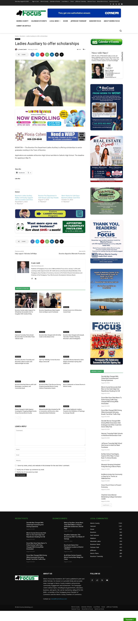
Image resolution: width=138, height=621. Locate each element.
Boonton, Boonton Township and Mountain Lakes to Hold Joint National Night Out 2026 (24, 361)
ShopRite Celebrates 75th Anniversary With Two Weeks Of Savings (74, 537)
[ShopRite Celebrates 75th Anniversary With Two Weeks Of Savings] (57, 537)
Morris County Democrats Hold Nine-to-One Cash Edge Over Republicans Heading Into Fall (111, 389)
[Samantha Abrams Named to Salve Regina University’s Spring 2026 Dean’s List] (74, 350)
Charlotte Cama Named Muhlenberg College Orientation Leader (111, 497)
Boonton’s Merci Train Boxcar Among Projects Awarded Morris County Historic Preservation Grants (50, 386)
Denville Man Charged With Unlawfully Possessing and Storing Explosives (109, 378)
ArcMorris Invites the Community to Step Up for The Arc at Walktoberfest (111, 476)
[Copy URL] (62, 55)
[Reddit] (97, 580)
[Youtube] (122, 4)
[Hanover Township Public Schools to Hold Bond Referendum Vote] (95, 436)
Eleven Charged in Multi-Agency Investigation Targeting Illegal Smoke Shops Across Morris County (25, 411)
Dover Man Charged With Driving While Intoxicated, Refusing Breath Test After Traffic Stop (111, 412)
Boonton (22, 36)
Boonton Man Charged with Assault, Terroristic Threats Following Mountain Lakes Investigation (73, 336)
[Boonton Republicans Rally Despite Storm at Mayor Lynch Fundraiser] (50, 300)
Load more (106, 505)
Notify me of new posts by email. (27, 472)
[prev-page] (16, 418)
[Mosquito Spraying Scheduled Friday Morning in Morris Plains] (95, 467)
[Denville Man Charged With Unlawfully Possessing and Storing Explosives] (95, 379)
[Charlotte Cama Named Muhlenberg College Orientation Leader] (95, 497)
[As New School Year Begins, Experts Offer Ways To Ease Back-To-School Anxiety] (95, 456)
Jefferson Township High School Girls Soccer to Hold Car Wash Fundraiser (111, 445)
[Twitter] (116, 4)
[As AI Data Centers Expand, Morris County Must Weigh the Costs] (57, 557)
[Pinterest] (42, 55)
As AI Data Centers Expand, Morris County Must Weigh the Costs (73, 557)
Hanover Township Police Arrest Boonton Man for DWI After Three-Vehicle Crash (25, 336)
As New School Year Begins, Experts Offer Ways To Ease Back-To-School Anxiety (110, 456)
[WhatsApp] (47, 55)
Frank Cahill (23, 49)
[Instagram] (113, 4)
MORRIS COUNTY (97, 371)
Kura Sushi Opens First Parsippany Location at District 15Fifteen (73, 547)
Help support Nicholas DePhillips (26, 254)
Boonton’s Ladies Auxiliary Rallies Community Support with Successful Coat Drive (24, 197)
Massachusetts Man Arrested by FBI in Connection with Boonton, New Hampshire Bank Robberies (49, 411)
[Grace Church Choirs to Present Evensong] (95, 487)
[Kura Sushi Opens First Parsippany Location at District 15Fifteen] (57, 547)
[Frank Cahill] (16, 49)
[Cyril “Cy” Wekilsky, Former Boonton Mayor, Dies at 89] (50, 350)
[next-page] (19, 418)
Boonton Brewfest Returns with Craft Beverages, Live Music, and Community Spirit (25, 386)
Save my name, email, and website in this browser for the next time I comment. (44, 465)
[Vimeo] (119, 4)
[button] (120, 30)
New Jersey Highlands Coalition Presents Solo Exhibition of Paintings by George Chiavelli (74, 411)
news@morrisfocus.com (59, 599)
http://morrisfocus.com (37, 266)
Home (17, 36)
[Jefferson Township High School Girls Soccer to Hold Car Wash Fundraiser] (95, 445)
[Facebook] (110, 4)
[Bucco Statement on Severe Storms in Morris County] (74, 374)
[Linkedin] (52, 55)
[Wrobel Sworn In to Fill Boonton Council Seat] (74, 300)
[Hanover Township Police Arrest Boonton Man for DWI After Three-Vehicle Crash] (26, 325)
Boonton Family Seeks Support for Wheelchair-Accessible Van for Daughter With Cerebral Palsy (25, 312)
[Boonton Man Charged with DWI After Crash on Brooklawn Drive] (50, 325)
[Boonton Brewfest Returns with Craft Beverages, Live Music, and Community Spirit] (26, 374)
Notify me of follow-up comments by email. (30, 469)
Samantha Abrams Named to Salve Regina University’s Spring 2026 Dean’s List (73, 361)
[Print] (57, 55)
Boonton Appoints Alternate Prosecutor (72, 254)
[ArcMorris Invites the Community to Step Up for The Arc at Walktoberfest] (95, 476)
